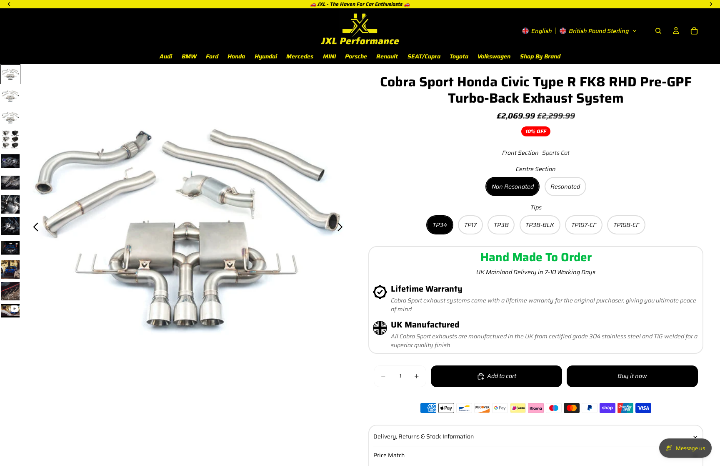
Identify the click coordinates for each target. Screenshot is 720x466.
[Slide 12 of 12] (10, 310)
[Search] (658, 31)
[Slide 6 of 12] (10, 183)
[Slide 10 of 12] (10, 269)
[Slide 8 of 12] (10, 226)
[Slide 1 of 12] (10, 74)
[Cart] (694, 31)
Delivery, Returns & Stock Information (423, 436)
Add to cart (501, 375)
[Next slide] (342, 228)
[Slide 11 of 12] (10, 291)
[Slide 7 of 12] (10, 204)
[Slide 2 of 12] (10, 96)
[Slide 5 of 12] (10, 161)
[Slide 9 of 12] (10, 248)
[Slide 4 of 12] (10, 139)
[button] (579, 31)
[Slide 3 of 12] (10, 117)
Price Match (389, 455)
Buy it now (632, 375)
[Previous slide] (33, 228)
